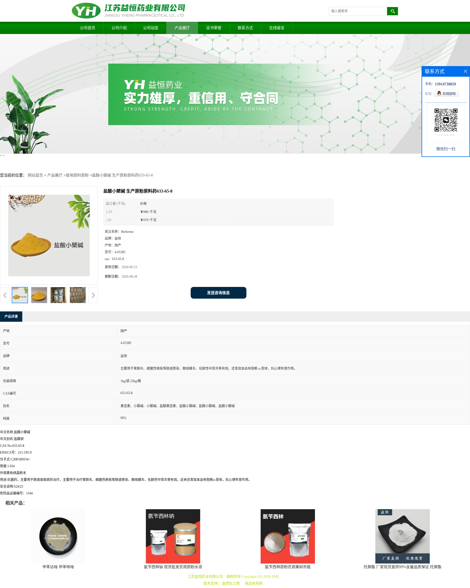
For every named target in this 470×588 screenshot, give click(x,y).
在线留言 (277, 28)
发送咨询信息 (218, 293)
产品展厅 (182, 28)
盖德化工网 (231, 583)
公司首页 (87, 28)
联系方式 (245, 28)
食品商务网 (253, 583)
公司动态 (150, 28)
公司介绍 (119, 28)
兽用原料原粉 (77, 175)
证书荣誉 (213, 28)
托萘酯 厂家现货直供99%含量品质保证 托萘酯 (402, 567)
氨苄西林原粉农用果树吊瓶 (288, 567)
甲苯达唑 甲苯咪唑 (58, 567)
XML (276, 576)
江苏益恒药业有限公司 (205, 576)
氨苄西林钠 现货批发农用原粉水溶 (173, 567)
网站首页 (35, 175)
